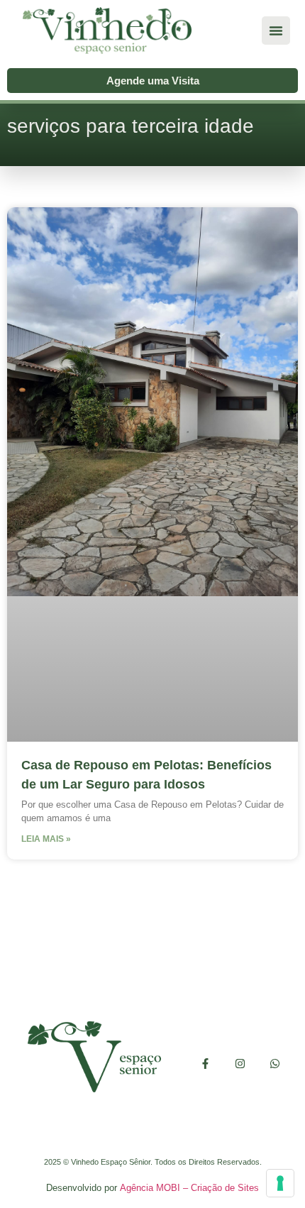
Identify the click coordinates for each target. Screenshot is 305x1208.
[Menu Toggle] (276, 30)
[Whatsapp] (275, 1063)
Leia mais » (46, 839)
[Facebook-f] (205, 1063)
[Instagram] (240, 1063)
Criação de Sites (225, 1187)
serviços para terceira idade (130, 126)
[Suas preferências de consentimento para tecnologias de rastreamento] (280, 1183)
